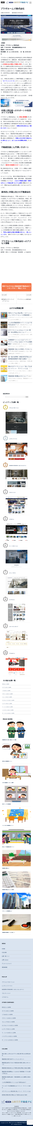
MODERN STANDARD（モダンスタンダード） (13, 989)
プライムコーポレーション (8, 982)
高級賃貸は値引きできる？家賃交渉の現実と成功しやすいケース (16, 1063)
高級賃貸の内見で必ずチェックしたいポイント (13, 1059)
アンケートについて (6, 963)
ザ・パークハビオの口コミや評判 (8, 713)
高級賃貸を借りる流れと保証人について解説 (9, 739)
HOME (3, 948)
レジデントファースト (7, 985)
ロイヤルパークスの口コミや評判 (8, 700)
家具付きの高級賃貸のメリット (7, 761)
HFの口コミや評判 (5, 684)
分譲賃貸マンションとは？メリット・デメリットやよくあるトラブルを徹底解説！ (20, 342)
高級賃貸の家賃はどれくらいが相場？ (8, 889)
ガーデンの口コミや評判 (6, 687)
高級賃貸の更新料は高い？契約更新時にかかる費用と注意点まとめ (16, 1077)
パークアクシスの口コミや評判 (7, 710)
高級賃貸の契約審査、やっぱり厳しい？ (8, 932)
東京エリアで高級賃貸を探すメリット (8, 846)
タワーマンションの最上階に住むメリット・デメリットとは (16, 1091)
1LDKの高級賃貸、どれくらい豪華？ (8, 782)
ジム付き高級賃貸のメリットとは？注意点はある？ (14, 1082)
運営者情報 (4, 967)
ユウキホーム (5, 997)
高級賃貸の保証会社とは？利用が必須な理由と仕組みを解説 (16, 1068)
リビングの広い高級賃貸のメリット (8, 825)
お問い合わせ (5, 960)
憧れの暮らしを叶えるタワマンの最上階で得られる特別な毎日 (16, 1054)
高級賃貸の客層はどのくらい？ (18, 376)
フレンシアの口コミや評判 (7, 697)
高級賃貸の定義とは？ (5, 868)
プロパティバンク (6, 993)
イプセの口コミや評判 (6, 690)
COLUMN (4, 952)
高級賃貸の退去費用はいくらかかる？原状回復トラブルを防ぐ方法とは (16, 1072)
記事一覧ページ (5, 956)
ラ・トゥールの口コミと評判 (7, 706)
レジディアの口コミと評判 (7, 703)
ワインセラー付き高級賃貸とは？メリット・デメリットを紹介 (16, 1086)
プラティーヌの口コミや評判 (7, 693)
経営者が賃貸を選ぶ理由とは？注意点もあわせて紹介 (14, 1095)
